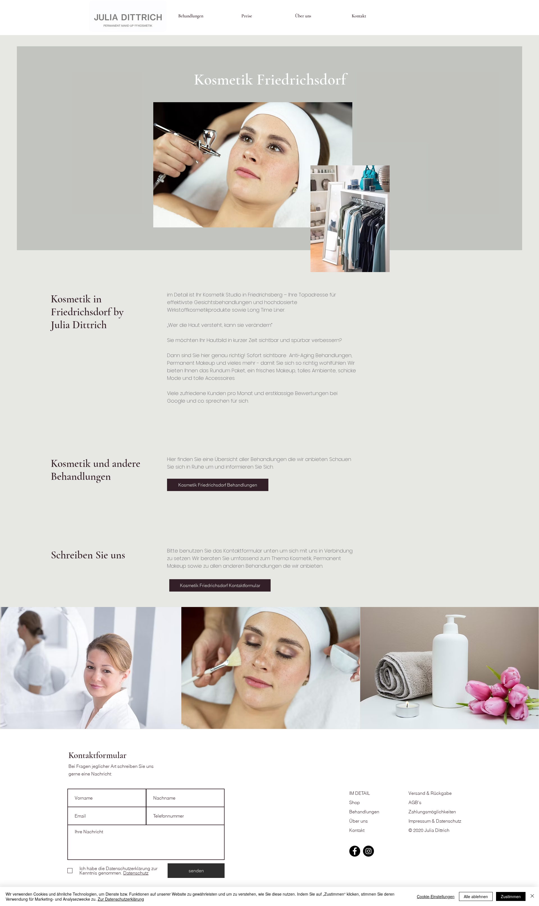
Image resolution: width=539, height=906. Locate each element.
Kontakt (356, 830)
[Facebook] (354, 851)
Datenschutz (448, 821)
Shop (354, 802)
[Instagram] (368, 851)
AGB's (414, 802)
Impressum (419, 821)
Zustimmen (511, 896)
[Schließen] (532, 896)
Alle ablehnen (476, 896)
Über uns (358, 821)
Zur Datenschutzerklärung (121, 899)
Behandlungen (364, 811)
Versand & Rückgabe (430, 793)
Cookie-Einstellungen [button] (436, 896)
